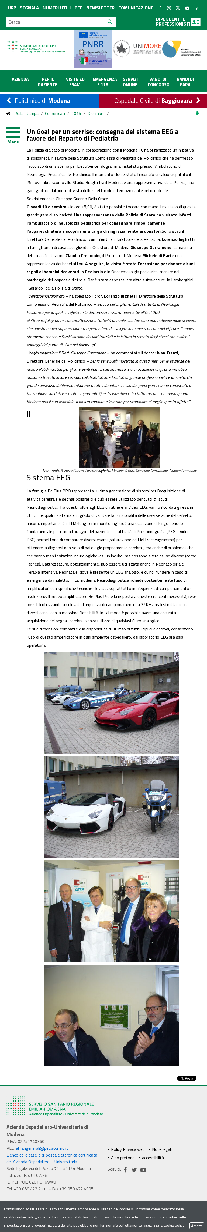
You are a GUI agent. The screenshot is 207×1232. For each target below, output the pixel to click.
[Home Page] (36, 42)
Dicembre (96, 113)
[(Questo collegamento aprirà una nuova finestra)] (137, 48)
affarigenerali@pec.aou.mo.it (42, 1148)
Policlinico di (42, 100)
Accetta (196, 1225)
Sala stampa (27, 113)
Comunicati (55, 113)
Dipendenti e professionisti (173, 22)
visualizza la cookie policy (163, 1225)
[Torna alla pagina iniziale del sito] (8, 113)
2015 (76, 113)
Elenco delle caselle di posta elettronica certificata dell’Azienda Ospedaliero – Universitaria (51, 1158)
